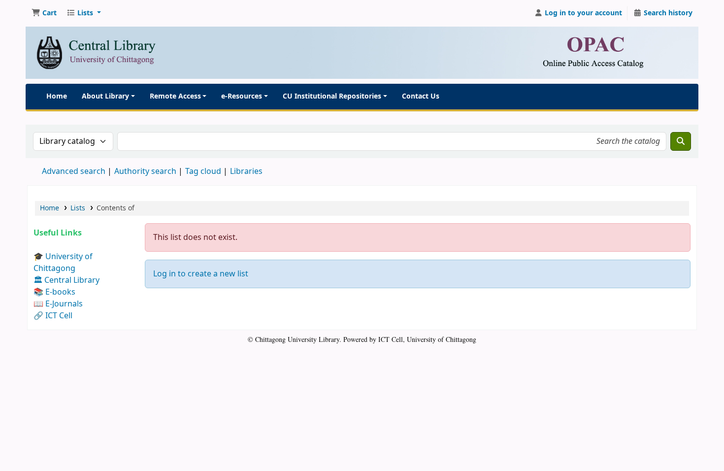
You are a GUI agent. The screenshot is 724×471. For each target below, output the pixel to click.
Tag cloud (203, 171)
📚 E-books (54, 292)
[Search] (680, 141)
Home (56, 96)
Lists (77, 208)
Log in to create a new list (200, 274)
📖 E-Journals (58, 304)
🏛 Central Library (66, 280)
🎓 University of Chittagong (63, 262)
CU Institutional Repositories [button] (332, 96)
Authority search (145, 171)
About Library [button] (105, 96)
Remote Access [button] (175, 96)
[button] (44, 13)
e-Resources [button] (241, 96)
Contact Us (420, 96)
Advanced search (73, 171)
